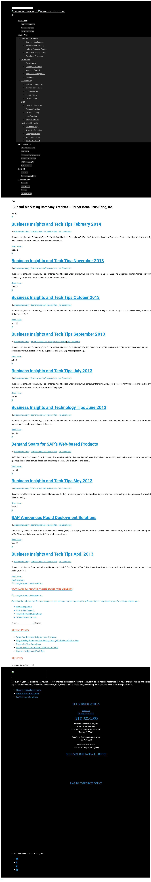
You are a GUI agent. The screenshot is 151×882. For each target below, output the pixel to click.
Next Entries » (18, 580)
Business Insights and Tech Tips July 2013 (52, 370)
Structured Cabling (33, 137)
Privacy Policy (26, 193)
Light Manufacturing (29, 38)
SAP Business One (28, 148)
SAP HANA (25, 151)
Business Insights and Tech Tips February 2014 (56, 224)
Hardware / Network (29, 123)
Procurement (31, 63)
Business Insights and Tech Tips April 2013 (52, 554)
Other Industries (27, 31)
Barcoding (30, 77)
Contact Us (25, 186)
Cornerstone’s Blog (28, 176)
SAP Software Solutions (27, 697)
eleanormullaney (21, 231)
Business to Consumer (34, 84)
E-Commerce (26, 81)
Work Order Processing (34, 56)
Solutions (22, 35)
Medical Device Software (27, 693)
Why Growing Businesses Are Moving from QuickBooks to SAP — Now (47, 640)
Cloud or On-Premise (34, 105)
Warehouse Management (35, 73)
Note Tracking (31, 116)
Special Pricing (31, 95)
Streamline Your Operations (28, 644)
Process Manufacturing (35, 45)
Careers (24, 190)
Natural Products (28, 24)
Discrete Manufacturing (35, 42)
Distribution (25, 59)
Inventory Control (33, 70)
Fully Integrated (32, 119)
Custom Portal (32, 98)
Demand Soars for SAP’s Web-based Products (55, 444)
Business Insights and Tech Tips (30, 651)
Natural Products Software (28, 689)
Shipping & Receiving (34, 66)
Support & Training (28, 158)
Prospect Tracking (33, 109)
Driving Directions (86, 713)
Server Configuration (34, 130)
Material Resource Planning (36, 49)
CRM (23, 102)
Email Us (86, 710)
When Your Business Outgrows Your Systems (36, 637)
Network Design (32, 126)
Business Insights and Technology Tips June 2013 (59, 407)
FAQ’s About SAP (27, 162)
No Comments (65, 231)
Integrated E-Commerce (30, 155)
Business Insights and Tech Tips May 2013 (52, 480)
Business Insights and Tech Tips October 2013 (56, 297)
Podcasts (24, 172)
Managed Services (33, 133)
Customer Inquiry (32, 112)
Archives (15, 665)
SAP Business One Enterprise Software (48, 341)
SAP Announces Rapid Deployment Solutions (54, 517)
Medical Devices (27, 28)
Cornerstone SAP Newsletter (44, 231)
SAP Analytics (26, 165)
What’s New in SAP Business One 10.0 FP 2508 (37, 647)
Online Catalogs (32, 91)
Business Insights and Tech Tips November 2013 (58, 260)
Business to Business (34, 88)
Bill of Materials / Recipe (36, 52)
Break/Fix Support (33, 141)
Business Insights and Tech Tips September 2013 (58, 334)
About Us (24, 183)
